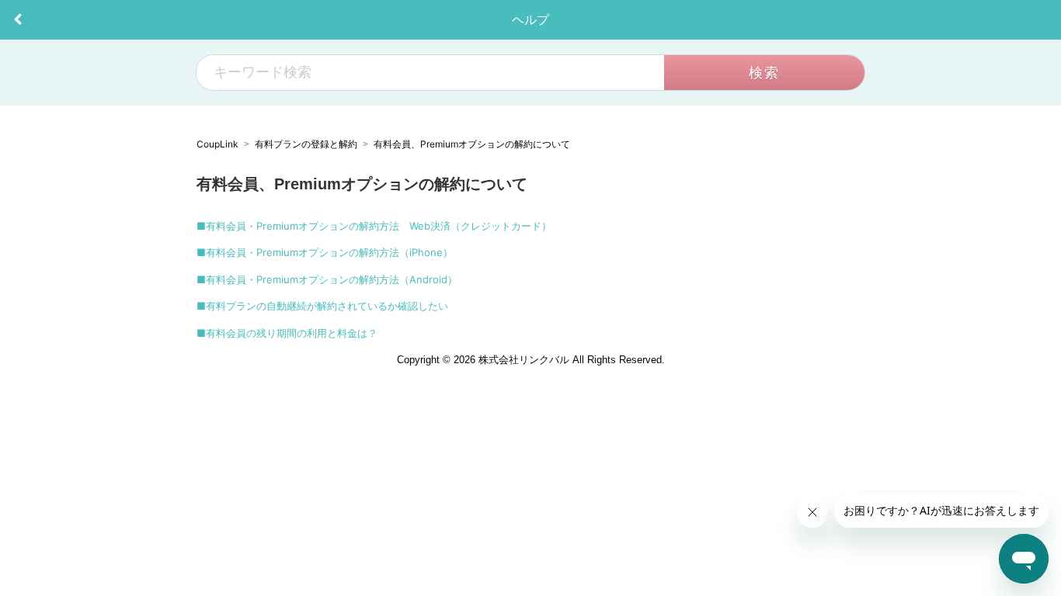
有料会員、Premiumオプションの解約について (472, 144)
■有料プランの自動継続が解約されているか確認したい (322, 306)
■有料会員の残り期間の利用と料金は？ (287, 333)
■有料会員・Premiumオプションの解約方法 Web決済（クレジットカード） (374, 226)
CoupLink (217, 144)
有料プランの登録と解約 (306, 144)
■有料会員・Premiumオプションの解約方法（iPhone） (325, 252)
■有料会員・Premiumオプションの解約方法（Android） (327, 279)
